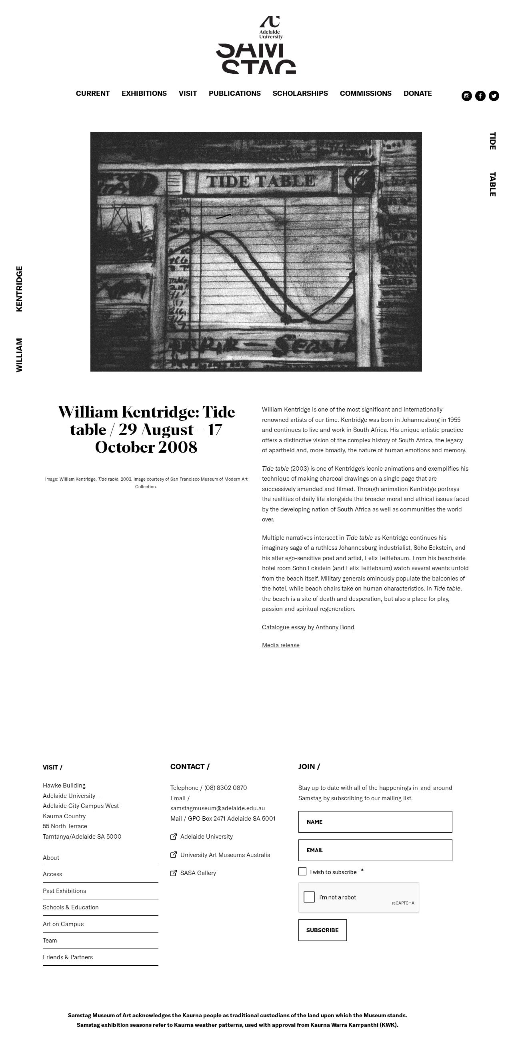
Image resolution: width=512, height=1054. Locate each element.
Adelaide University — (72, 795)
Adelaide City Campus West (81, 805)
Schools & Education (71, 907)
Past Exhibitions (64, 891)
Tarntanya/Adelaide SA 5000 (82, 836)
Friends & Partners (68, 957)
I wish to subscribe (333, 872)
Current (93, 93)
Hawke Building (64, 785)
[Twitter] (494, 99)
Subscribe (322, 930)
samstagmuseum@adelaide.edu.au (217, 808)
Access (52, 874)
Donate (418, 93)
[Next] (441, 706)
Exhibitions (144, 93)
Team (50, 940)
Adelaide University (206, 836)
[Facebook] (480, 99)
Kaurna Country (64, 816)
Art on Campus (63, 924)
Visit (188, 93)
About (51, 857)
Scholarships (300, 93)
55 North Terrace (65, 826)
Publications (235, 93)
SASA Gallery (198, 873)
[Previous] (71, 706)
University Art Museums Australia (225, 855)
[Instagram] (467, 99)
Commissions (366, 93)
